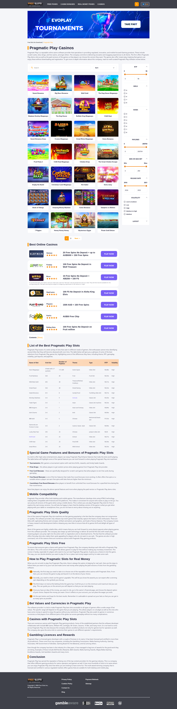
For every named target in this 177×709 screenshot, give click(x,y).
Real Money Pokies (86, 4)
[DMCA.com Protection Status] (98, 703)
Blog (63, 692)
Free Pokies (52, 4)
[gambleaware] (66, 703)
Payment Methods (92, 679)
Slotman (49, 253)
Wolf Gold (32, 437)
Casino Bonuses (68, 4)
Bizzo (48, 276)
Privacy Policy (67, 679)
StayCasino (50, 292)
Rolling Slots (51, 327)
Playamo (49, 304)
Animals (74, 398)
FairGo (48, 315)
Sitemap (88, 683)
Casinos (101, 4)
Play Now (109, 254)
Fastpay (49, 265)
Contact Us (66, 688)
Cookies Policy (67, 683)
